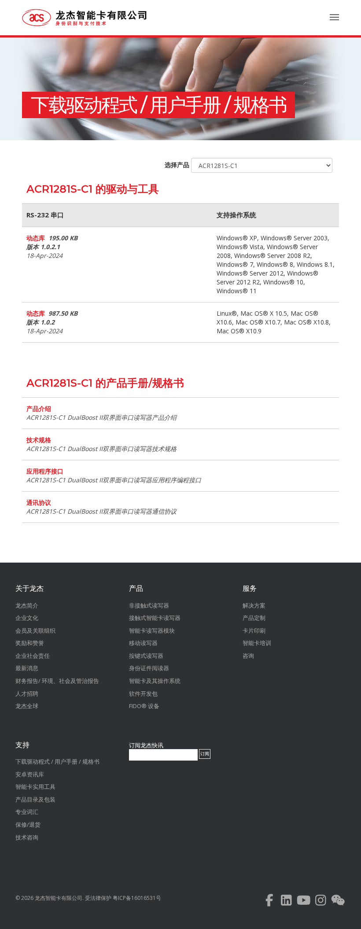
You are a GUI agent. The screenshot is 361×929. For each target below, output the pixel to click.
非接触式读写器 (149, 605)
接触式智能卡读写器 (154, 618)
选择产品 (177, 164)
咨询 (248, 656)
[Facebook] (269, 902)
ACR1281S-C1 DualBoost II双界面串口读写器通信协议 (101, 511)
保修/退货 (28, 824)
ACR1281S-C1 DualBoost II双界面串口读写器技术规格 (101, 448)
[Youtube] (303, 902)
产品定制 (254, 618)
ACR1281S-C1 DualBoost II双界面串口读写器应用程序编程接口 (113, 480)
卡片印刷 (254, 630)
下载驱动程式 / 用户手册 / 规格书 (158, 105)
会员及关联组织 (35, 630)
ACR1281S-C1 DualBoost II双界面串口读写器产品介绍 (101, 417)
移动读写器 (143, 643)
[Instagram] (320, 902)
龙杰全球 (26, 706)
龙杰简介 (26, 605)
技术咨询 (26, 837)
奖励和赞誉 (29, 643)
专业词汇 (26, 812)
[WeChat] (338, 902)
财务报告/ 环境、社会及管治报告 (57, 681)
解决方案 (254, 605)
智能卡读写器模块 (152, 630)
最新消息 (26, 668)
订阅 (204, 754)
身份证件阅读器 (149, 668)
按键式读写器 (146, 656)
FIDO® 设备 (144, 706)
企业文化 (26, 618)
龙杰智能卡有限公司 (58, 898)
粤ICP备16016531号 (137, 898)
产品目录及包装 (35, 799)
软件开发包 (143, 694)
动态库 (35, 238)
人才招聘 (26, 694)
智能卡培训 (257, 643)
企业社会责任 (32, 656)
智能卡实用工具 (35, 787)
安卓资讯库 (29, 774)
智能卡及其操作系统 (154, 681)
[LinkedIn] (286, 902)
